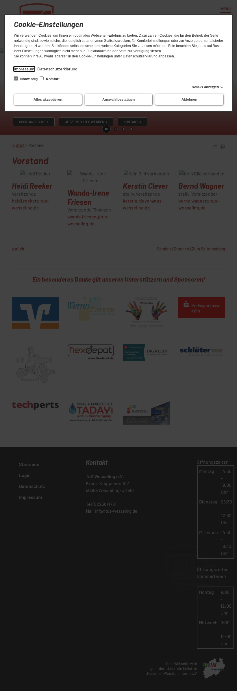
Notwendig (28, 79)
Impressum (24, 69)
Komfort (52, 79)
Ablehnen (189, 100)
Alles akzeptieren (48, 100)
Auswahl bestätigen (118, 100)
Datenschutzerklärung (57, 69)
